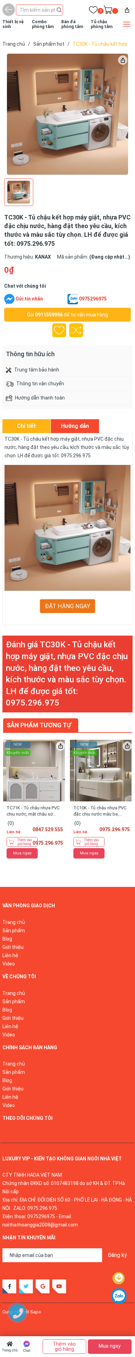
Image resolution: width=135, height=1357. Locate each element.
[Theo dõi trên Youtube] (59, 1286)
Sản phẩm (13, 930)
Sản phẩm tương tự (39, 725)
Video (8, 964)
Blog (7, 939)
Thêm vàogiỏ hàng (24, 842)
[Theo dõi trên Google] (43, 1286)
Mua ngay (22, 853)
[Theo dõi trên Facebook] (9, 1286)
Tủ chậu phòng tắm (101, 24)
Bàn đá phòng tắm (72, 24)
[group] (67, 114)
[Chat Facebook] (9, 299)
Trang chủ (10, 1350)
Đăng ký (117, 1255)
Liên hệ (10, 955)
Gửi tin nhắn (29, 299)
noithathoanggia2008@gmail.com (40, 1225)
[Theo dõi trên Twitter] (26, 1286)
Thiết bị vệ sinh (13, 24)
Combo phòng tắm (43, 24)
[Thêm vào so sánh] (76, 330)
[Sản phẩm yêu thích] (93, 11)
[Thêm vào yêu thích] (59, 330)
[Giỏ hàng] (108, 11)
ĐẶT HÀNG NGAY (67, 606)
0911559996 (49, 314)
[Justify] (59, 9)
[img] (127, 10)
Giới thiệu (13, 947)
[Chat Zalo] (73, 299)
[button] (120, 791)
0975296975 (93, 299)
